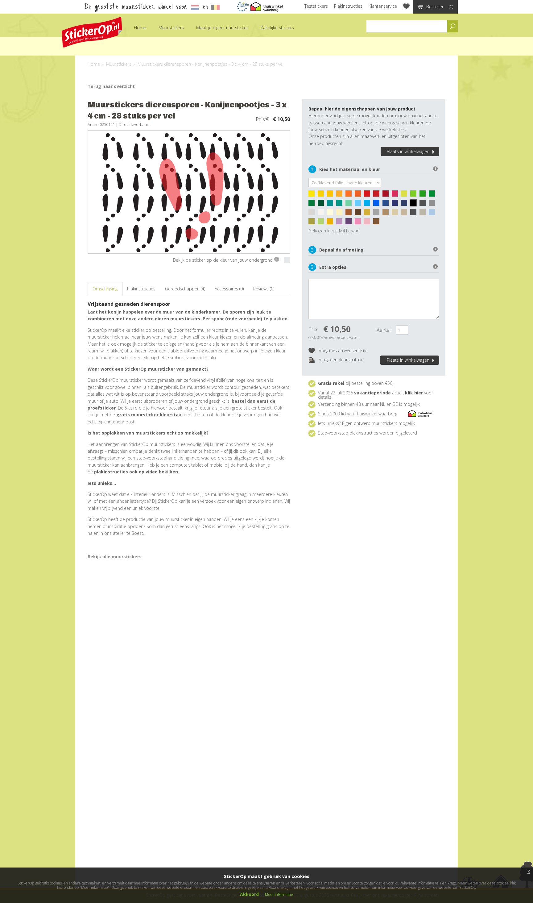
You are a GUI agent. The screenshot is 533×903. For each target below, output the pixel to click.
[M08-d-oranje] (359, 195)
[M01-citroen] (313, 195)
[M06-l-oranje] (340, 195)
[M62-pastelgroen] (322, 222)
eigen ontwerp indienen (259, 501)
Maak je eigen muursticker (222, 28)
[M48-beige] (340, 213)
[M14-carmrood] (387, 195)
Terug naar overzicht (111, 86)
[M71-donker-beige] (405, 213)
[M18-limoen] (414, 195)
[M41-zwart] (414, 204)
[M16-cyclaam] (396, 195)
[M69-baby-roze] (368, 222)
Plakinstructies (348, 6)
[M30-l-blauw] (359, 204)
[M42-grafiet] (424, 204)
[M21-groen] (433, 195)
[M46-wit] (322, 213)
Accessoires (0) (229, 289)
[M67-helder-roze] (359, 222)
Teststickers (316, 6)
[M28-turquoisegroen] (340, 204)
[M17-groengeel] (405, 195)
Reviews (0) (263, 289)
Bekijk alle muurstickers (115, 557)
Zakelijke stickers (277, 28)
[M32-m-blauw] (377, 204)
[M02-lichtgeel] (322, 195)
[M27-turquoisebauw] (331, 204)
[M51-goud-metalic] (368, 213)
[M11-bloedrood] (377, 195)
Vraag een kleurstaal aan (341, 359)
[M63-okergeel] (331, 222)
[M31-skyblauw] (368, 204)
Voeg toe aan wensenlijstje (343, 350)
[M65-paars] (350, 222)
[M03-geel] (331, 195)
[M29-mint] (350, 204)
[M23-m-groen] (313, 204)
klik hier (414, 393)
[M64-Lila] (340, 222)
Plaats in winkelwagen (408, 151)
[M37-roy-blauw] (396, 204)
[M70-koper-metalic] (377, 222)
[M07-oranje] (350, 195)
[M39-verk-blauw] (405, 204)
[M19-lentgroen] (424, 195)
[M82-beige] (396, 213)
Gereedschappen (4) (185, 289)
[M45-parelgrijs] (313, 213)
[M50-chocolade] (359, 213)
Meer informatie (279, 894)
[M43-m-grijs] (433, 204)
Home (140, 28)
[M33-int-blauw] (387, 204)
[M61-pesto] (313, 222)
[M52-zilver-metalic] (377, 213)
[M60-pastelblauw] (433, 213)
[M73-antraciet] (414, 213)
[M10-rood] (368, 195)
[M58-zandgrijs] (424, 213)
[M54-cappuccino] (387, 213)
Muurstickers (171, 28)
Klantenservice (383, 6)
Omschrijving (105, 289)
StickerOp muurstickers (92, 32)
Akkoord (249, 894)
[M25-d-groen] (322, 204)
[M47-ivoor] (331, 213)
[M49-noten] (350, 213)
